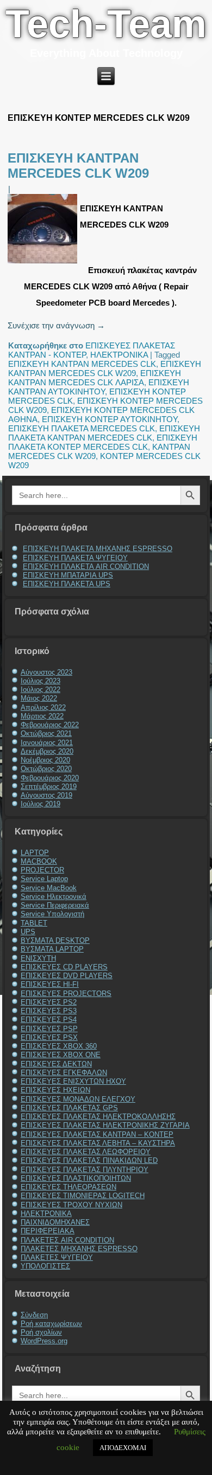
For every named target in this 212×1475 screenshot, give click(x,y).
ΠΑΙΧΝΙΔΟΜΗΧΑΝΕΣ (55, 1222)
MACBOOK (39, 861)
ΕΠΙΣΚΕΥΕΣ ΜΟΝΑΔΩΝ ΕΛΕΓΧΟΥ (78, 1099)
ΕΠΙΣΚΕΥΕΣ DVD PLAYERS (67, 976)
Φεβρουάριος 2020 (50, 778)
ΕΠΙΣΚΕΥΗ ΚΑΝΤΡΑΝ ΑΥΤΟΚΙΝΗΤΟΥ (98, 387)
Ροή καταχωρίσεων (51, 1323)
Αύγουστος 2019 (46, 795)
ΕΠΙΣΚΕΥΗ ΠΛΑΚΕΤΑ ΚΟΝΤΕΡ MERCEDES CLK (102, 442)
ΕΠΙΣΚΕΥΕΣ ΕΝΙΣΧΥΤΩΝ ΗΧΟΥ (73, 1081)
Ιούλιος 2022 (40, 689)
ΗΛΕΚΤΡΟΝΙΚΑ (119, 354)
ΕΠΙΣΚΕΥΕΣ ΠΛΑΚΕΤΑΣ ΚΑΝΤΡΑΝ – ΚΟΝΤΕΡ (97, 1134)
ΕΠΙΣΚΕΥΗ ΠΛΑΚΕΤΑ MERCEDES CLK (81, 428)
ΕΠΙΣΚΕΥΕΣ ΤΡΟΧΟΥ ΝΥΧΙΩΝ (71, 1205)
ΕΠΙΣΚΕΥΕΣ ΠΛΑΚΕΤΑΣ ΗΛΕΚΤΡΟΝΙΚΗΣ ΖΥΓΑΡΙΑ (105, 1125)
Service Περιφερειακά (55, 905)
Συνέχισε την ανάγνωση (56, 325)
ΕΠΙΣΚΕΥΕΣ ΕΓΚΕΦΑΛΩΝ (64, 1073)
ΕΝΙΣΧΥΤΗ (38, 958)
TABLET (34, 923)
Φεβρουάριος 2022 (50, 725)
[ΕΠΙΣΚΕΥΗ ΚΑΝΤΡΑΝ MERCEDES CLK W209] (44, 263)
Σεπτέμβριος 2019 (49, 786)
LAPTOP (35, 853)
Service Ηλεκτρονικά (53, 896)
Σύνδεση (34, 1315)
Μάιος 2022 (39, 698)
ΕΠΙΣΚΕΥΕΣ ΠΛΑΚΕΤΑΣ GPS (69, 1108)
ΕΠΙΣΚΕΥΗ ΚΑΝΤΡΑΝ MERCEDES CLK (82, 363)
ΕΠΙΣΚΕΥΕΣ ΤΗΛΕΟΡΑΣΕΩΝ (68, 1187)
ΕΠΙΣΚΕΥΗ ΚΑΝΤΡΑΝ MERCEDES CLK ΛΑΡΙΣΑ (94, 377)
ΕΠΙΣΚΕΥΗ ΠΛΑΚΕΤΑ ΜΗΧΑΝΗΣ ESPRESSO (97, 549)
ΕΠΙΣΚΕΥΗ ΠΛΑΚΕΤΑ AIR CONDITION (86, 566)
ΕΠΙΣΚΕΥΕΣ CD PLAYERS (64, 967)
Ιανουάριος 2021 (47, 743)
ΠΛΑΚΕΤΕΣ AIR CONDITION (67, 1240)
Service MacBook (49, 888)
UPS (28, 932)
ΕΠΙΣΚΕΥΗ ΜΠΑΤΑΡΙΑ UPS (68, 575)
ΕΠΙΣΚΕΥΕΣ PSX (49, 1037)
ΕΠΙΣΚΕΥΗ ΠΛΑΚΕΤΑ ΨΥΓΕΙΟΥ (75, 558)
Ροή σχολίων (41, 1332)
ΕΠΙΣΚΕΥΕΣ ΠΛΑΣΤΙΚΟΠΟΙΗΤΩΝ (76, 1178)
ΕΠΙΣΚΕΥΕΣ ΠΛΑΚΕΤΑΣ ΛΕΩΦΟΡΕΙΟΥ (86, 1152)
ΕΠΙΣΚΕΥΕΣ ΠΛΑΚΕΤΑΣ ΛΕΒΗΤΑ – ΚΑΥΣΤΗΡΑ (98, 1143)
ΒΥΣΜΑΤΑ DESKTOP (55, 940)
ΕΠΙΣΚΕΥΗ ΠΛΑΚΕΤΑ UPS (66, 584)
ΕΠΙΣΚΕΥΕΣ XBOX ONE (61, 1055)
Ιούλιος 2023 (40, 681)
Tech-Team (106, 24)
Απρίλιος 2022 (43, 707)
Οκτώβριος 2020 (46, 769)
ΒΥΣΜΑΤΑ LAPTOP (52, 949)
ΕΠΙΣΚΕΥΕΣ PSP (49, 1029)
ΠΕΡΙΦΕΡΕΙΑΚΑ (47, 1231)
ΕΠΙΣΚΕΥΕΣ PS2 (49, 1002)
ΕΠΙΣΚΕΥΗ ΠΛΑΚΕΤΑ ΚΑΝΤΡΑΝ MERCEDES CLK (104, 433)
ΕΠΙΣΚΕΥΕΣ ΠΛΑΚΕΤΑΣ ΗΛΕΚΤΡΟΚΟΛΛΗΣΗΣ (98, 1116)
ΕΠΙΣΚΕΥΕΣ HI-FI (50, 984)
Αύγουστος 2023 (46, 672)
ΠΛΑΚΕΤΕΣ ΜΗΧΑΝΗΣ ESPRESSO (79, 1249)
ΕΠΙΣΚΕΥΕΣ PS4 (49, 1019)
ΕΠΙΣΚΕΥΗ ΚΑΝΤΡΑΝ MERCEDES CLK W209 (78, 165)
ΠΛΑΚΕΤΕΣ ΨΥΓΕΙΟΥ (57, 1257)
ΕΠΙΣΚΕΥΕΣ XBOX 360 (59, 1046)
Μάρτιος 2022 (42, 716)
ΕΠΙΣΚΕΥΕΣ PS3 (49, 1011)
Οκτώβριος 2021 (46, 733)
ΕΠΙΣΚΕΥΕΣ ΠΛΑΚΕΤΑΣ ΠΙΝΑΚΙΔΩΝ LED (89, 1160)
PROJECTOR (42, 870)
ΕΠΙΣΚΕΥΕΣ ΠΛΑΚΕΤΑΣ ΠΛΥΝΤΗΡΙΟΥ (84, 1170)
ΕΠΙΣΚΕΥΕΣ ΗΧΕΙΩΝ (55, 1090)
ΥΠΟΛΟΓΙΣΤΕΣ (45, 1266)
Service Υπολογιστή (52, 914)
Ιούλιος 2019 (40, 804)
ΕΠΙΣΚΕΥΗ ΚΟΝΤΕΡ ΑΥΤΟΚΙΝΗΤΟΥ (109, 419)
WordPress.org (44, 1341)
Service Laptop (44, 879)
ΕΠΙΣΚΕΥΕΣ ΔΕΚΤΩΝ (56, 1064)
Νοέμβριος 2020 (45, 760)
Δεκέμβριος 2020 (47, 751)
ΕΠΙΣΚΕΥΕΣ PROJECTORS (66, 993)
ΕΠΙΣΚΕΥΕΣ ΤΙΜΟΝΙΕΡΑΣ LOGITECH (83, 1196)
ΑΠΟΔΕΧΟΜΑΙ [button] (122, 1448)
